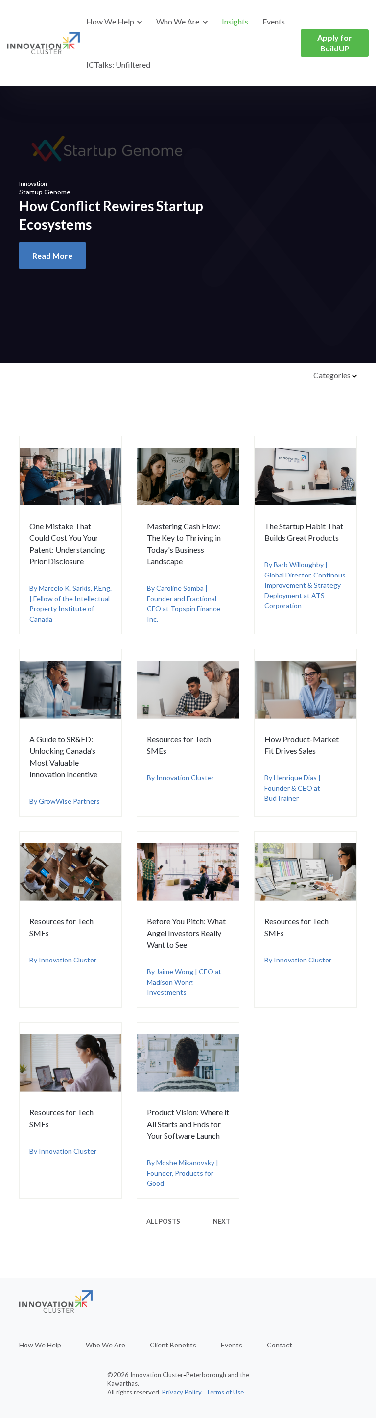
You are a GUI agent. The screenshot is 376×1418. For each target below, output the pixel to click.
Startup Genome (44, 192)
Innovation (33, 183)
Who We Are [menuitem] (105, 1345)
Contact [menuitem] (279, 1345)
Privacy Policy (182, 1392)
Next (221, 1221)
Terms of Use (225, 1392)
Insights (235, 21)
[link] (43, 42)
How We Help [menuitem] (40, 1345)
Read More (52, 255)
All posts (163, 1221)
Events (273, 21)
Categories (332, 375)
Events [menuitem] (231, 1345)
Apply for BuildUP (334, 43)
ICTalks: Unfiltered (118, 64)
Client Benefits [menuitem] (173, 1345)
